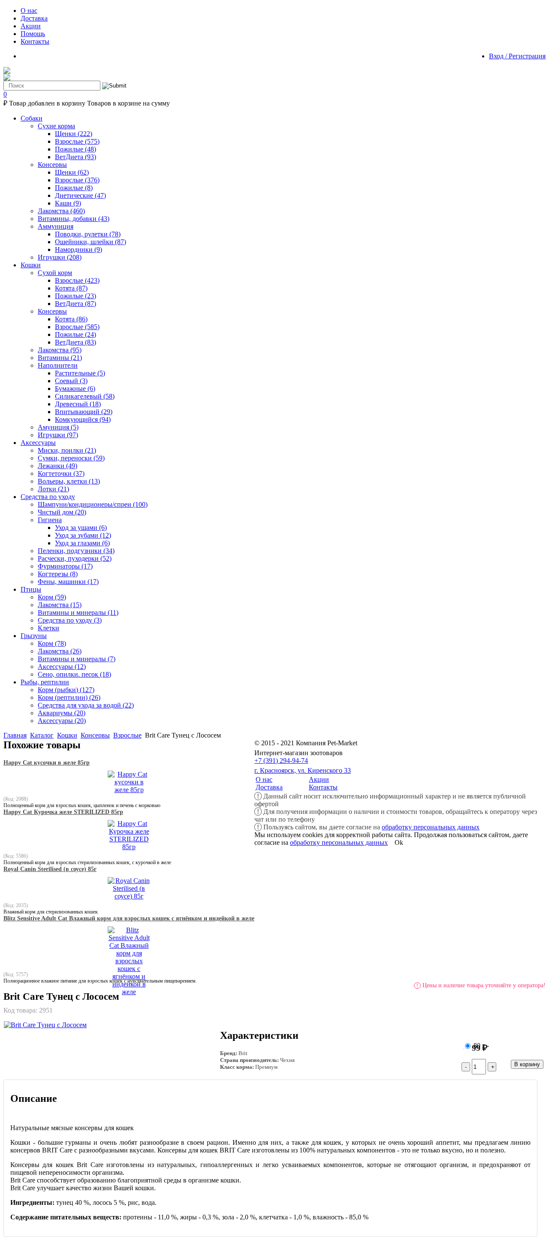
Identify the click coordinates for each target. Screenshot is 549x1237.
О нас (264, 779)
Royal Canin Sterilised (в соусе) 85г (50, 869)
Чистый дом (62, 512)
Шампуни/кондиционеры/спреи (93, 504)
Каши (68, 203)
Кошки (67, 735)
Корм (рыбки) (66, 689)
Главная (15, 735)
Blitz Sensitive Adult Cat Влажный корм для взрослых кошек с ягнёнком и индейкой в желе (128, 918)
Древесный (78, 404)
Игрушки (59, 257)
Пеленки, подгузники (76, 550)
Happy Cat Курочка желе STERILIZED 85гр (63, 812)
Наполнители (58, 365)
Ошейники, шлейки (90, 241)
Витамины (60, 357)
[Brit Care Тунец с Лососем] (45, 1024)
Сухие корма (56, 126)
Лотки (53, 489)
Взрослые (77, 141)
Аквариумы (61, 713)
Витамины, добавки (73, 218)
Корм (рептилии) (69, 697)
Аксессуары (62, 666)
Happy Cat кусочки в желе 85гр (46, 762)
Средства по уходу (70, 620)
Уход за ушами (81, 527)
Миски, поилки (67, 450)
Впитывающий (83, 411)
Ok (399, 842)
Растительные (80, 373)
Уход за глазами (82, 543)
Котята (71, 288)
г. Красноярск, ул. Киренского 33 (302, 770)
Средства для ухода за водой (86, 705)
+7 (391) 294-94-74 (281, 760)
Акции (319, 779)
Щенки (73, 133)
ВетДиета (75, 156)
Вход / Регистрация (517, 56)
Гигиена (50, 519)
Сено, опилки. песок (74, 674)
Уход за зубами (83, 535)
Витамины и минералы (78, 612)
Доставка (269, 787)
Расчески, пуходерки (75, 558)
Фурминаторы (65, 566)
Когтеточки (61, 473)
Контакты (323, 787)
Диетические (80, 195)
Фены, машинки (68, 581)
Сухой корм (55, 272)
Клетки (48, 628)
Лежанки (57, 465)
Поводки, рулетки (88, 234)
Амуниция (58, 427)
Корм (52, 597)
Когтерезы (58, 574)
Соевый (71, 380)
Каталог (42, 735)
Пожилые (75, 149)
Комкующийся (83, 419)
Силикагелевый (85, 396)
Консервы (52, 164)
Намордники (78, 249)
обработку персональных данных (431, 827)
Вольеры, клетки (69, 481)
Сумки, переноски (71, 458)
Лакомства (61, 211)
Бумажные (75, 388)
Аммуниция (55, 226)
